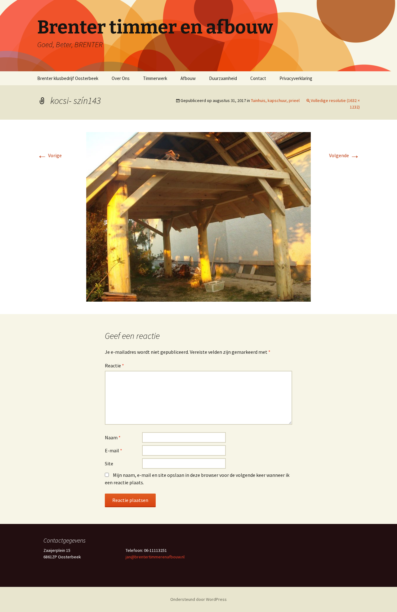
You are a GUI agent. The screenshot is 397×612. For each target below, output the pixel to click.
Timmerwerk (155, 78)
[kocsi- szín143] (198, 216)
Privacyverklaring (295, 78)
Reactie (114, 365)
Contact (258, 78)
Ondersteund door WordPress (198, 599)
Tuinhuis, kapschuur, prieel (275, 100)
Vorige (49, 155)
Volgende (344, 155)
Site (109, 463)
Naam (113, 437)
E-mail (113, 450)
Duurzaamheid (223, 78)
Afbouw (188, 78)
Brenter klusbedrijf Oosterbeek (67, 78)
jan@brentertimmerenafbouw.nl (155, 557)
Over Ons (121, 78)
